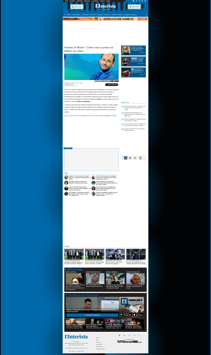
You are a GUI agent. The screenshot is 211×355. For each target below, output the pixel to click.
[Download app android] (145, 1)
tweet (114, 81)
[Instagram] (139, 1)
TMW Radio (87, 1)
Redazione (80, 1)
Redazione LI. (68, 84)
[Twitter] (136, 1)
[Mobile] (140, 157)
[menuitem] (64, 15)
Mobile (97, 337)
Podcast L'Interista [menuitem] (117, 14)
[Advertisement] (133, 225)
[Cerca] (146, 15)
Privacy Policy (99, 346)
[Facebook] (134, 1)
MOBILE (108, 1)
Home (66, 1)
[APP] (126, 157)
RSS (97, 340)
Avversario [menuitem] (85, 14)
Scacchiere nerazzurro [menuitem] (130, 14)
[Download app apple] (142, 1)
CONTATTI (102, 1)
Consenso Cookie (100, 348)
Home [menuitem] (69, 14)
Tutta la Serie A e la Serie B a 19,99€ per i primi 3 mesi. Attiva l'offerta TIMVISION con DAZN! (90, 115)
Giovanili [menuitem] (99, 14)
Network (72, 1)
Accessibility (99, 344)
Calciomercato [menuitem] (76, 14)
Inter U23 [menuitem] (92, 14)
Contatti (98, 342)
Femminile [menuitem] (107, 14)
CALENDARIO (95, 1)
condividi (106, 81)
